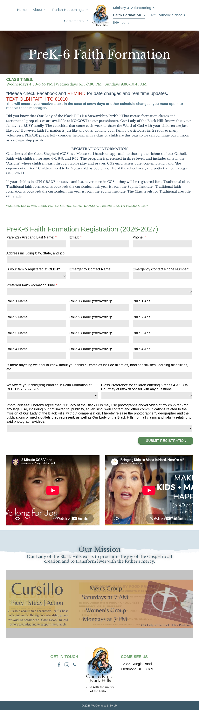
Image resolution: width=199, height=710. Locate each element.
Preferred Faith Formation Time (30, 285)
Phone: (138, 237)
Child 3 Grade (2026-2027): (90, 333)
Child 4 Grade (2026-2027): (90, 349)
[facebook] (59, 665)
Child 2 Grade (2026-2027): (90, 317)
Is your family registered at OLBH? (33, 269)
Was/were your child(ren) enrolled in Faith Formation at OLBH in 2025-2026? (49, 387)
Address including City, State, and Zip (35, 253)
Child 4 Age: (142, 349)
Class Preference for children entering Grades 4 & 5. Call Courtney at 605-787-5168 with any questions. (145, 387)
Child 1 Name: (17, 301)
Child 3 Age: (142, 333)
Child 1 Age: (142, 301)
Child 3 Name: (17, 333)
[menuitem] (22, 9)
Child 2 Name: (17, 317)
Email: (74, 237)
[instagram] (67, 665)
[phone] (74, 665)
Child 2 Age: (142, 317)
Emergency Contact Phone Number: (161, 269)
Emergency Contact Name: (90, 269)
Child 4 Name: (17, 349)
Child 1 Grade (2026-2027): (90, 301)
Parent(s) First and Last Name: (30, 237)
